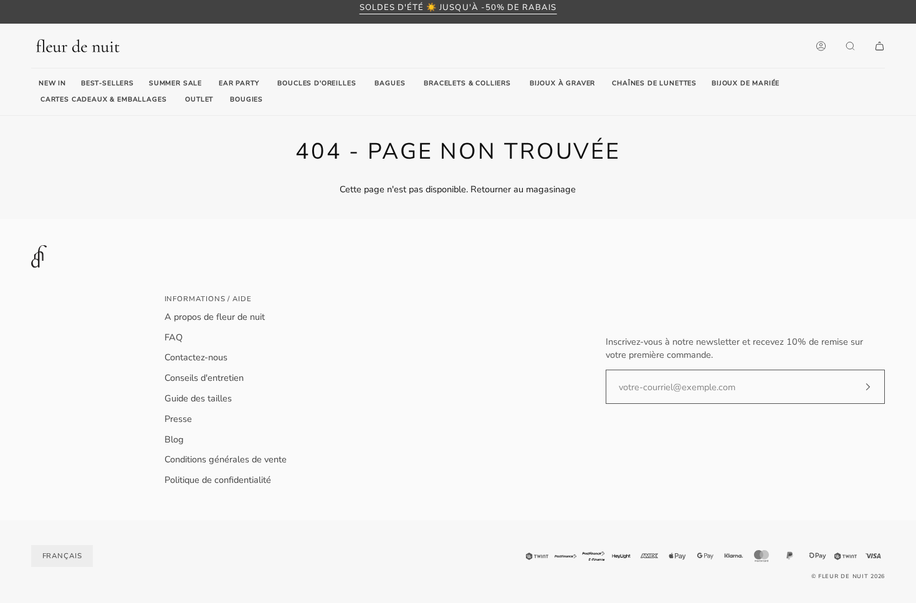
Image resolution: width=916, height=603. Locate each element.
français (62, 556)
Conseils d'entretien (204, 378)
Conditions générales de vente (226, 459)
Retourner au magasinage (523, 189)
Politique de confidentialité (218, 480)
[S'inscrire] (858, 387)
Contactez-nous (196, 357)
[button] (238, 84)
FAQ (174, 337)
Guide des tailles (198, 398)
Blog (174, 439)
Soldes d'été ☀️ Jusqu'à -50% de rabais (458, 7)
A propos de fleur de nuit (215, 317)
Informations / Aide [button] (208, 299)
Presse (178, 419)
